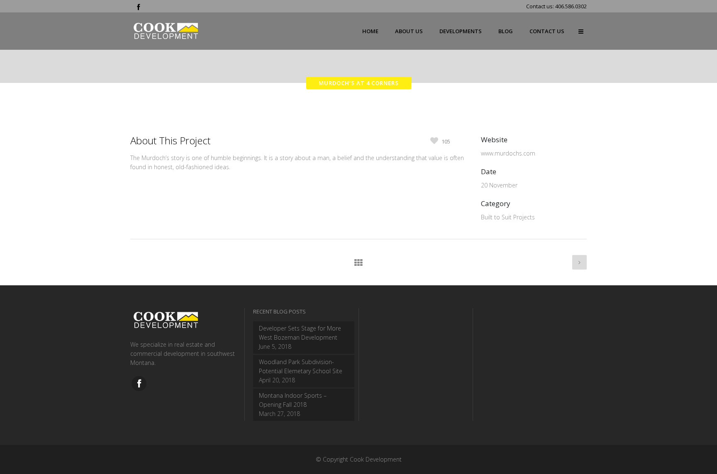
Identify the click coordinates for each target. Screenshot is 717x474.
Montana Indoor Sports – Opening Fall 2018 (293, 399)
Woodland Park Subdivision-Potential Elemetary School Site (300, 366)
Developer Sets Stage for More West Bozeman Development (300, 332)
